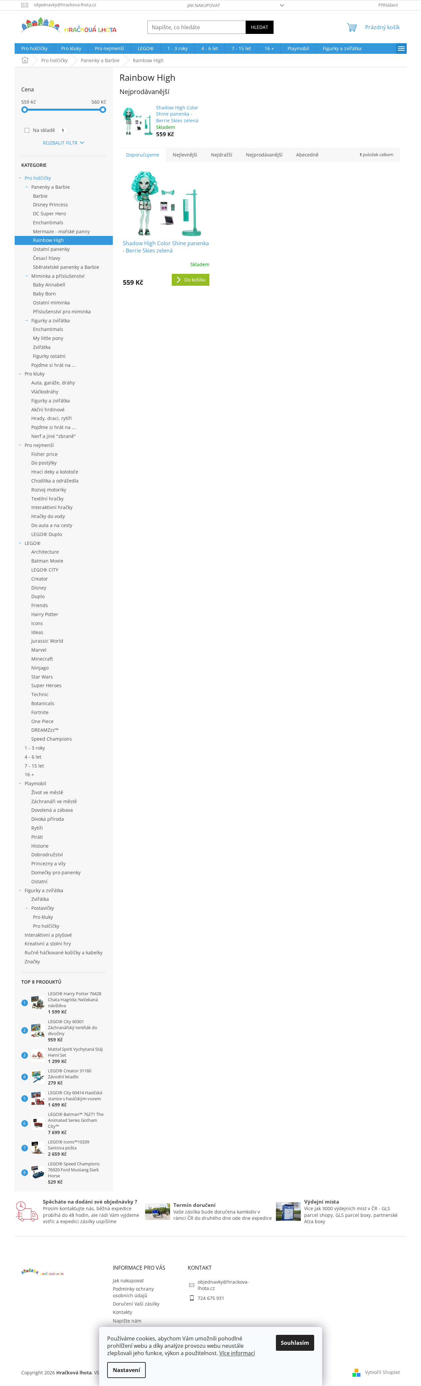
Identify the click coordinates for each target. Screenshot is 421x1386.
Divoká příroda (47, 819)
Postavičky (42, 908)
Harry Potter (44, 614)
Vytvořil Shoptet (382, 1372)
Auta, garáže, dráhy (53, 382)
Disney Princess (50, 204)
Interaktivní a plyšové (48, 935)
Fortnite (40, 712)
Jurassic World (47, 641)
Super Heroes (46, 685)
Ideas (37, 632)
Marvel (39, 650)
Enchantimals (48, 222)
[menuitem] (34, 48)
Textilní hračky (47, 498)
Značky (32, 961)
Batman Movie (47, 561)
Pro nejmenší (39, 445)
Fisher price (44, 454)
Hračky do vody (48, 516)
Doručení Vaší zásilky (136, 1304)
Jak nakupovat (203, 5)
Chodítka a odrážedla (55, 481)
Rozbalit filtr (60, 143)
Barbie (40, 196)
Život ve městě (47, 792)
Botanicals (42, 703)
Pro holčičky (38, 178)
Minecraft (42, 659)
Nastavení (126, 1370)
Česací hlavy (46, 258)
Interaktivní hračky (52, 507)
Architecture (45, 552)
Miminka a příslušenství (58, 276)
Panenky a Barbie (50, 187)
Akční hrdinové (48, 409)
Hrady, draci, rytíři (51, 418)
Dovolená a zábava (52, 810)
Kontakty (122, 1312)
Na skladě (48, 130)
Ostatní (39, 881)
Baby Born (44, 293)
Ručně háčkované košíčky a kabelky (64, 952)
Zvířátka (42, 347)
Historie (40, 846)
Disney (38, 588)
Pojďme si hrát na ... (53, 365)
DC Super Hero (49, 213)
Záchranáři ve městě (54, 801)
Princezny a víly (48, 863)
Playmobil (35, 783)
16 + (29, 774)
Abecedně (307, 155)
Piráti (37, 837)
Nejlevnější (185, 155)
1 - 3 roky (35, 748)
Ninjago (40, 668)
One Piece (42, 721)
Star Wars (42, 677)
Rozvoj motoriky (48, 489)
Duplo (38, 596)
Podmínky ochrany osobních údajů (133, 1292)
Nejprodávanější (264, 155)
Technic (40, 694)
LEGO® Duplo (46, 534)
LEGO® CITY (44, 570)
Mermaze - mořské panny (61, 231)
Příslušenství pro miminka (62, 311)
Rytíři (37, 828)
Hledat (259, 27)
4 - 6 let (33, 757)
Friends (39, 605)
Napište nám (127, 1321)
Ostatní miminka (51, 302)
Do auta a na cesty (51, 525)
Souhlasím (295, 1342)
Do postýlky (44, 463)
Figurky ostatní (49, 356)
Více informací (237, 1353)
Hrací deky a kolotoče (54, 472)
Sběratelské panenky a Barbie (66, 267)
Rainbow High (48, 240)
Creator (39, 579)
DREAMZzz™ (45, 730)
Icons (37, 623)
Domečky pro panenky (56, 872)
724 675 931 (211, 1298)
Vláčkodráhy (44, 391)
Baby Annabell (49, 284)
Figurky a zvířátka (50, 320)
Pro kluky (35, 374)
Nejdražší (221, 155)
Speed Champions (51, 739)
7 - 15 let (34, 766)
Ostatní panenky (51, 249)
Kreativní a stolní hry (48, 943)
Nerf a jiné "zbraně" (53, 436)
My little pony (48, 338)
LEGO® (33, 543)
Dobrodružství (47, 854)
